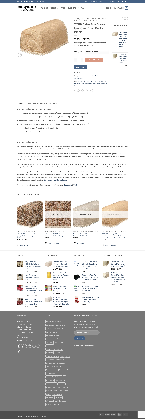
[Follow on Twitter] (125, 1)
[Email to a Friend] (83, 90)
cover (62, 356)
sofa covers (61, 384)
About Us (87, 1)
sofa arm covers (98, 86)
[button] (114, 1)
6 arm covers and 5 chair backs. (55, 180)
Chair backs (77, 86)
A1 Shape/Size (78, 52)
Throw (66, 391)
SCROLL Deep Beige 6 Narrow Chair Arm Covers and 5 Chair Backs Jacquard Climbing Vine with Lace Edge (114, 236)
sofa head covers (51, 387)
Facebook (68, 185)
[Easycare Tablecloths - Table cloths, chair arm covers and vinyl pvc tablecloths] (27, 8)
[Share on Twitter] (80, 90)
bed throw (49, 342)
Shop (46, 8)
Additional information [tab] (37, 103)
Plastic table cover (51, 370)
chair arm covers (102, 83)
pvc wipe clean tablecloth (53, 377)
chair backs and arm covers (54, 349)
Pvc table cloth (63, 370)
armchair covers (79, 83)
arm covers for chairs (99, 81)
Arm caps (90, 81)
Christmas (58, 352)
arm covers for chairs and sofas (55, 339)
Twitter (76, 185)
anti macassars (60, 325)
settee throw (50, 380)
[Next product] (123, 18)
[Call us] (38, 346)
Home (76, 19)
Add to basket (94, 60)
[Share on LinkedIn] (91, 90)
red (64, 377)
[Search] (42, 8)
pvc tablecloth (50, 373)
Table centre (66, 387)
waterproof (58, 397)
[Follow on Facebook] (121, 1)
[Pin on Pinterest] (87, 90)
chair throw (49, 352)
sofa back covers (51, 384)
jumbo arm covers (87, 86)
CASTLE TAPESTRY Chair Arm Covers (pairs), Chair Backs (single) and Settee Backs (29, 236)
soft (59, 387)
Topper (48, 394)
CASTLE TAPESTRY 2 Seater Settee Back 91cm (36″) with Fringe (56, 235)
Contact (100, 1)
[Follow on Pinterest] (18, 351)
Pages (63, 8)
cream (68, 356)
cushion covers (50, 363)
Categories (54, 8)
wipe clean (63, 401)
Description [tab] (21, 103)
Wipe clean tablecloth (52, 404)
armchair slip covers (90, 83)
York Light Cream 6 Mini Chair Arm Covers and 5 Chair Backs (85, 235)
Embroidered (61, 363)
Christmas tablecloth (52, 356)
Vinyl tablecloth (57, 394)
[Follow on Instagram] (123, 1)
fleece (48, 366)
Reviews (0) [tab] (52, 103)
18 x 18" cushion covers (53, 321)
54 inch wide (50, 325)
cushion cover (60, 359)
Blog (94, 1)
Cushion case (50, 359)
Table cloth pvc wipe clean (54, 391)
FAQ (106, 1)
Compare (81, 8)
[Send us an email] (127, 1)
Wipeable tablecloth (52, 401)
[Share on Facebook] (76, 90)
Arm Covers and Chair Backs (92, 19)
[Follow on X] (26, 346)
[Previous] (16, 224)
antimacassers (81, 81)
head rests (55, 366)
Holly (61, 366)
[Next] (127, 224)
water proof (49, 397)
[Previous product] (126, 18)
